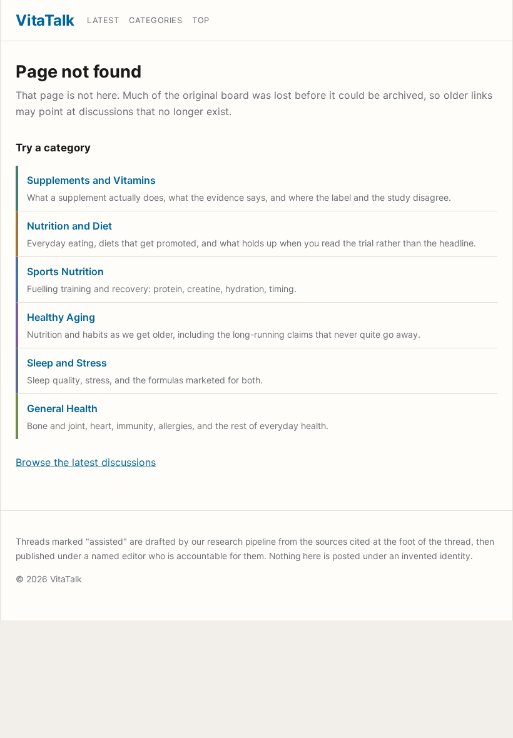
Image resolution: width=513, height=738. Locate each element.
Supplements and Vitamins (91, 180)
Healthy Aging (61, 317)
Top (201, 20)
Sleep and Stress (67, 362)
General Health (62, 408)
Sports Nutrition (65, 271)
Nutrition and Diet (69, 226)
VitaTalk (45, 20)
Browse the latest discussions (86, 462)
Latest (103, 20)
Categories (155, 20)
